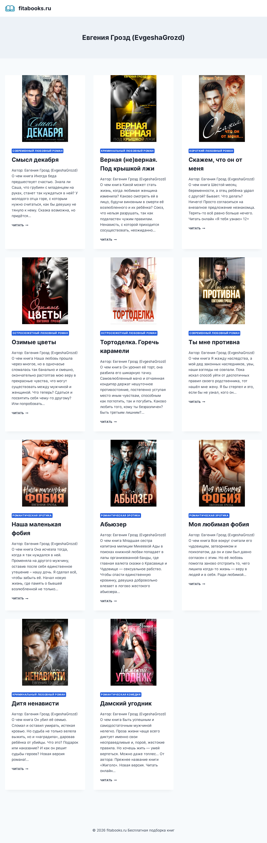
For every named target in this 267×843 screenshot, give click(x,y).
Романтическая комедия (121, 694)
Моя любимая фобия (219, 524)
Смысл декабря (35, 159)
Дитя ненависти (35, 703)
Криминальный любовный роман (127, 150)
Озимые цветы (34, 342)
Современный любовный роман (38, 150)
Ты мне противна (214, 342)
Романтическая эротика (32, 515)
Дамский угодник (126, 703)
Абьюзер (113, 524)
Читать (20, 225)
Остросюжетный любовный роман (40, 333)
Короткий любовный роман (211, 150)
